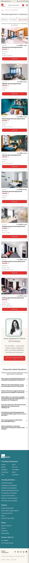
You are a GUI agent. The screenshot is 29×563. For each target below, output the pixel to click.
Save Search (24, 19)
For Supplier (4, 540)
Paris (2, 474)
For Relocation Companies (9, 493)
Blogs (3, 515)
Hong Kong (4, 472)
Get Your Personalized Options (14, 357)
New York (14, 467)
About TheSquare (6, 525)
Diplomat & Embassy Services (10, 490)
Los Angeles (15, 469)
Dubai (13, 472)
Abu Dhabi (15, 474)
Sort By (14, 19)
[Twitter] (18, 552)
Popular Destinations (7, 508)
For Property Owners (7, 543)
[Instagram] (21, 552)
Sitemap (14, 559)
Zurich (14, 464)
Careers (3, 528)
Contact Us (4, 530)
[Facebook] (15, 552)
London (3, 464)
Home (2, 10)
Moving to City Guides (7, 518)
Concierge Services (6, 513)
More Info (14, 59)
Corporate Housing (6, 483)
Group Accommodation (8, 495)
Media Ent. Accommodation (9, 498)
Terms (3, 559)
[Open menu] (27, 5)
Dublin (3, 467)
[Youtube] (26, 552)
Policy (8, 559)
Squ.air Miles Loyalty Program (9, 510)
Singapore (4, 469)
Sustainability (5, 533)
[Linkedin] (23, 552)
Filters (5, 19)
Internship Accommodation (9, 500)
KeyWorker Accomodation (9, 488)
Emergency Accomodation (9, 485)
